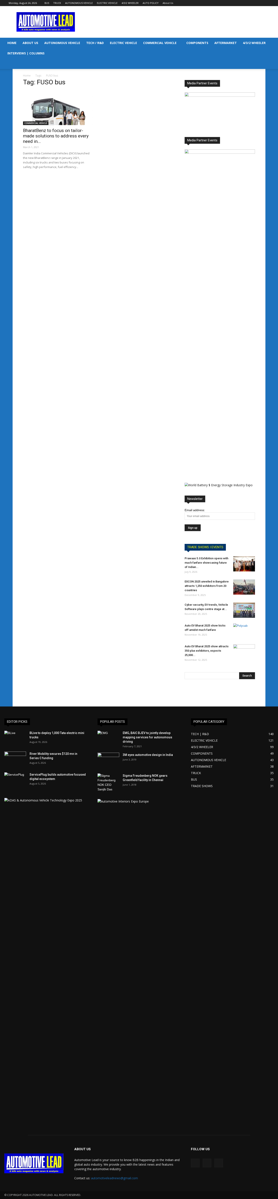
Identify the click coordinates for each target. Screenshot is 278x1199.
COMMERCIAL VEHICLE (160, 43)
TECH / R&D (95, 43)
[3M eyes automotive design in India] (108, 760)
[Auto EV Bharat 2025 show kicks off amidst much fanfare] (244, 631)
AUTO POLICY (151, 3)
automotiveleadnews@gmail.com (114, 1178)
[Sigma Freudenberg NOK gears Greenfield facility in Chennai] (108, 782)
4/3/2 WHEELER (130, 3)
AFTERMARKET (225, 43)
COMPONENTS (197, 43)
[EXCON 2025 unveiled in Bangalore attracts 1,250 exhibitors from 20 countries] (244, 587)
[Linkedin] (259, 3)
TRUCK (57, 3)
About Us (168, 3)
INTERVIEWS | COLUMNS (26, 53)
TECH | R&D (200, 734)
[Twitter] (266, 3)
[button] (273, 43)
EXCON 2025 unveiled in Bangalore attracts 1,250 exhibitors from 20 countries (207, 586)
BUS (47, 3)
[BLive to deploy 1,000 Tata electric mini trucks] (15, 738)
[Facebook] (251, 3)
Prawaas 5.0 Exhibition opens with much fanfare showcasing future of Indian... (206, 563)
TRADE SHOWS (202, 786)
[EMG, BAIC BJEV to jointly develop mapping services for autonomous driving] (108, 738)
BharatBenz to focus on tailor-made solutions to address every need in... (56, 136)
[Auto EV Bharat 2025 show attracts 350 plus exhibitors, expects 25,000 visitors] (244, 651)
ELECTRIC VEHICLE (107, 3)
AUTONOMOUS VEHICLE (79, 3)
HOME (12, 43)
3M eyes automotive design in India (148, 755)
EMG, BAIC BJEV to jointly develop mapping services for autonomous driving (147, 737)
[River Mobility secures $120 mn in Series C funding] (15, 759)
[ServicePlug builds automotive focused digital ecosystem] (15, 780)
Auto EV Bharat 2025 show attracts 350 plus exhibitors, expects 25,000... (206, 651)
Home (27, 75)
